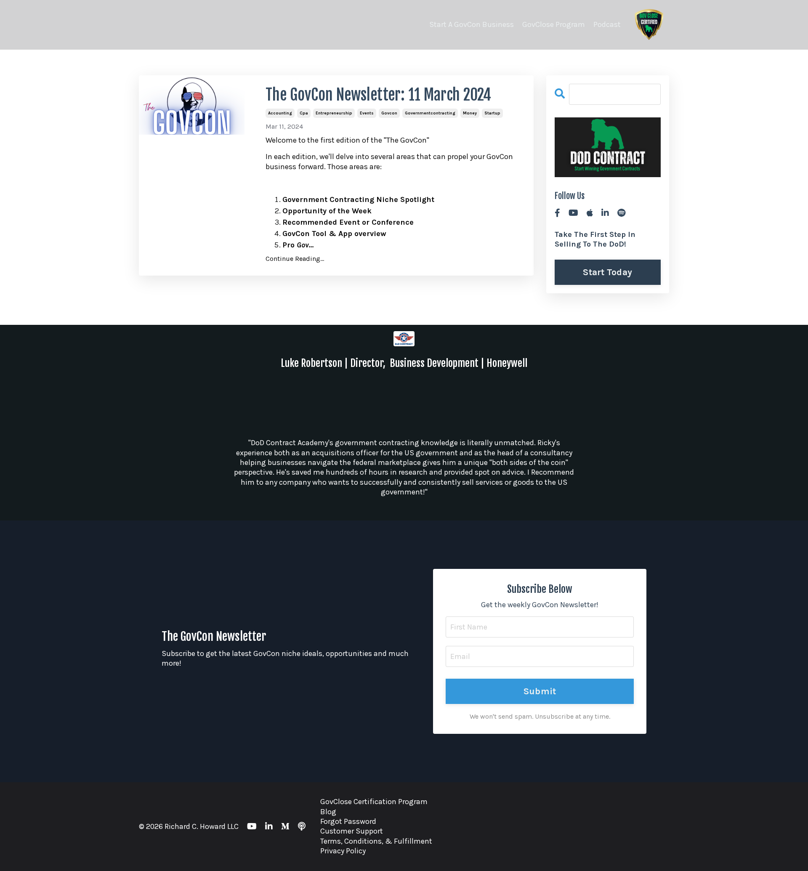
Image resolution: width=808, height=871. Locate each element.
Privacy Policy (343, 850)
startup (492, 113)
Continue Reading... (295, 259)
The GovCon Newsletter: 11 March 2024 (378, 94)
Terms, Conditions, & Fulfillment (376, 841)
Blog (328, 811)
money (470, 113)
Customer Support (351, 831)
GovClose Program (553, 24)
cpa (304, 113)
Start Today (607, 272)
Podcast (607, 24)
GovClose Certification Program (374, 801)
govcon (389, 113)
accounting (280, 113)
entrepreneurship (334, 113)
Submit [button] (540, 691)
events (367, 113)
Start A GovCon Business (471, 24)
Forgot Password (348, 821)
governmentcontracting (430, 113)
